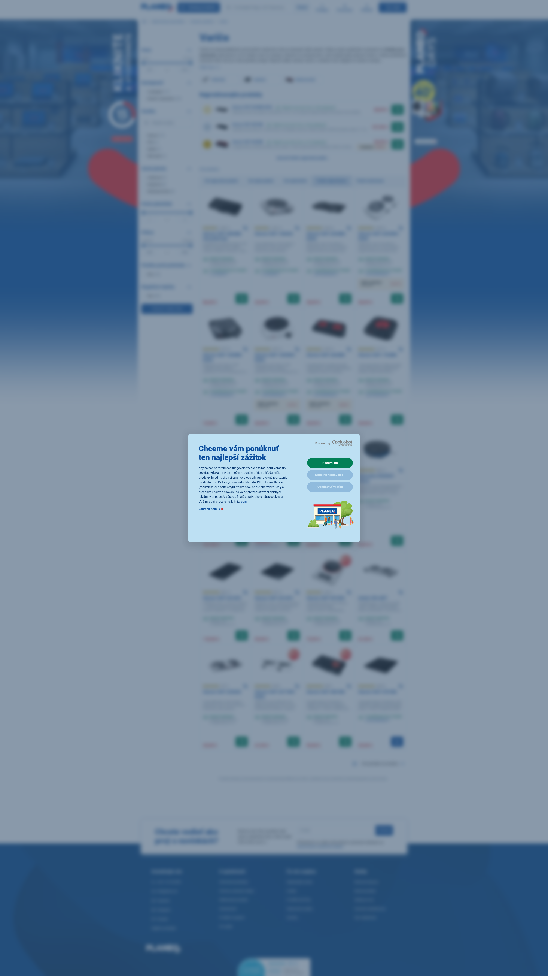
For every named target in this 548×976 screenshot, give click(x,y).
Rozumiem (330, 463)
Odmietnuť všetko (330, 487)
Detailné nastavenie (329, 475)
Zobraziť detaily (211, 508)
